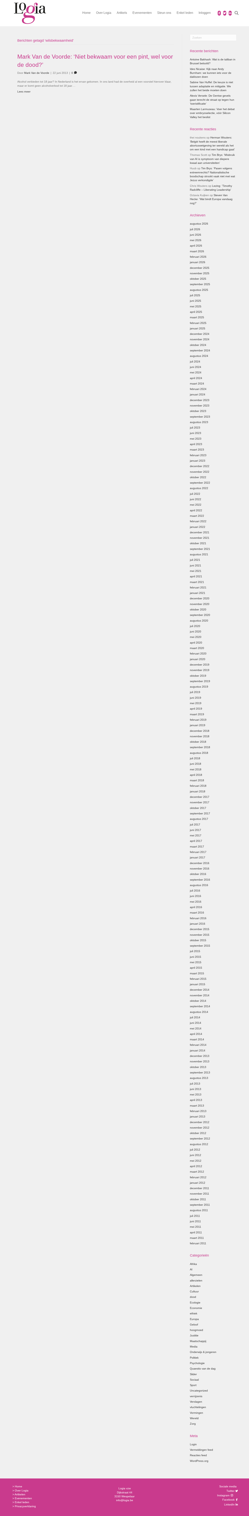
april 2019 (196, 708)
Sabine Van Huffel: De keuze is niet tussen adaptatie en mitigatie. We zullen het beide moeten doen (211, 86)
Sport (193, 1385)
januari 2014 (197, 1050)
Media (193, 1346)
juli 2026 (195, 229)
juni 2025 (195, 300)
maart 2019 (197, 714)
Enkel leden (185, 12)
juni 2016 (195, 896)
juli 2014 (195, 1017)
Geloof (194, 1324)
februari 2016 (198, 918)
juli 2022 (195, 493)
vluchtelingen (198, 1407)
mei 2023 (195, 438)
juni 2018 (195, 763)
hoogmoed (196, 1330)
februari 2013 (198, 1111)
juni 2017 (195, 830)
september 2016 (200, 879)
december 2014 (199, 989)
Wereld (194, 1418)
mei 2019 (195, 703)
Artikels (122, 12)
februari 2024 (198, 389)
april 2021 (196, 576)
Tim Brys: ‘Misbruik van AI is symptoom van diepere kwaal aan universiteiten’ (212, 158)
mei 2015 (195, 962)
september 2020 (200, 614)
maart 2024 (197, 383)
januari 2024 (197, 394)
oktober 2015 (198, 940)
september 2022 (200, 482)
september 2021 (200, 548)
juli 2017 (195, 824)
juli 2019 (195, 692)
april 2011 (196, 1232)
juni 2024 (195, 367)
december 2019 (199, 664)
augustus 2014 (199, 1011)
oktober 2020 (198, 609)
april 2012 (196, 1166)
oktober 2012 (198, 1133)
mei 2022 (195, 504)
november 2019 (199, 670)
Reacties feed (198, 1455)
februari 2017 (198, 852)
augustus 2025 (199, 289)
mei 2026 (195, 240)
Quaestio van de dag (203, 1368)
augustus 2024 (199, 355)
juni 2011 (195, 1221)
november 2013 (199, 1061)
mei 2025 (195, 306)
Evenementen (142, 12)
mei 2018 (195, 769)
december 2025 (199, 267)
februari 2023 (198, 455)
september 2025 (200, 284)
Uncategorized (199, 1390)
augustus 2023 (199, 422)
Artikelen (195, 1286)
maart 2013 (197, 1105)
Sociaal (194, 1379)
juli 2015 (195, 951)
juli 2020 (195, 626)
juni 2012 (195, 1155)
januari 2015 (197, 984)
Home (86, 12)
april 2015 (196, 967)
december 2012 (199, 1122)
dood (193, 1296)
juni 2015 (195, 956)
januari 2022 (197, 526)
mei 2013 (195, 1094)
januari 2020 (197, 659)
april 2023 (196, 444)
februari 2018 (198, 785)
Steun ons (164, 12)
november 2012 (199, 1127)
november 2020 (199, 604)
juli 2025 (195, 295)
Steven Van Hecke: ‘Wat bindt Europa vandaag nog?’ (211, 199)
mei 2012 (195, 1160)
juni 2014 (195, 1022)
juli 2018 (195, 758)
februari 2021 (198, 587)
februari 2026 (198, 256)
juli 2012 (195, 1149)
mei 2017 (195, 835)
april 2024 (196, 378)
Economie (196, 1308)
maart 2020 (197, 648)
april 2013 (196, 1100)
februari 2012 (198, 1177)
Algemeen (196, 1274)
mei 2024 (195, 372)
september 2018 (200, 747)
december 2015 (199, 929)
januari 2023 (197, 460)
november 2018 (199, 736)
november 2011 (199, 1193)
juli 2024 (195, 361)
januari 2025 (197, 328)
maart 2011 (197, 1237)
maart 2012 (197, 1171)
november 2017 (199, 802)
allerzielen (196, 1280)
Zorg (193, 1423)
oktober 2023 (198, 411)
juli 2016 (195, 890)
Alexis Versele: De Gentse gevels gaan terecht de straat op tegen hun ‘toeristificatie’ (212, 99)
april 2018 (196, 774)
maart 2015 (197, 973)
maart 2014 (197, 1039)
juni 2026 (195, 234)
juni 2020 (195, 631)
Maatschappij (198, 1341)
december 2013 (199, 1055)
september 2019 (200, 681)
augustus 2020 (199, 620)
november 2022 (199, 471)
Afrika (193, 1264)
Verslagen (196, 1401)
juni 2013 (195, 1089)
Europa (194, 1319)
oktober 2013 (198, 1067)
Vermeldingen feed (201, 1449)
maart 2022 (197, 515)
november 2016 (199, 868)
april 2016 (196, 907)
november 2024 (199, 339)
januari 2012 (197, 1182)
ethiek (193, 1313)
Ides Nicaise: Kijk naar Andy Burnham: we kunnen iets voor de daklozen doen (210, 72)
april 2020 (196, 642)
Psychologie (197, 1363)
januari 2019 (197, 725)
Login (193, 1444)
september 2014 (200, 1006)
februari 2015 (198, 978)
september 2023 (200, 416)
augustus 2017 (199, 818)
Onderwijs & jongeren (203, 1352)
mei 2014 (195, 1028)
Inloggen (205, 12)
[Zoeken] (234, 13)
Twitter (230, 1490)
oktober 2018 (198, 741)
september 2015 (200, 945)
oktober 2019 (198, 675)
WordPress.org (199, 1460)
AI (191, 1269)
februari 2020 (198, 653)
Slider (193, 1374)
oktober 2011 (198, 1199)
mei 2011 (195, 1226)
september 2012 (200, 1138)
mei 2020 (195, 637)
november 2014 (199, 995)
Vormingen (196, 1412)
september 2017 (200, 813)
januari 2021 (197, 592)
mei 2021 (195, 570)
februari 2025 (198, 323)
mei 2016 (195, 901)
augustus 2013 (199, 1077)
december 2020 (199, 598)
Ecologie (195, 1302)
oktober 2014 (198, 1000)
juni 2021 (195, 565)
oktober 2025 (198, 278)
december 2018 (199, 730)
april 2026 (196, 245)
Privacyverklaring (25, 1506)
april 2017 (196, 840)
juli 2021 (195, 559)
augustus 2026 (199, 223)
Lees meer (24, 91)
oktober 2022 (198, 477)
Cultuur (194, 1291)
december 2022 (199, 466)
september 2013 (200, 1072)
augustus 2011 (199, 1210)
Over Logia (103, 12)
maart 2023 (197, 449)
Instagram (223, 1495)
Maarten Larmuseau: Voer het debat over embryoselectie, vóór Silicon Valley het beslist (212, 113)
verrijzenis (196, 1396)
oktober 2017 (198, 808)
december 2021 (199, 532)
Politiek (194, 1357)
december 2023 (199, 400)
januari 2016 (197, 923)
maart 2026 (197, 251)
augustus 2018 (199, 752)
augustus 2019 (199, 686)
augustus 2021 (199, 554)
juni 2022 (195, 499)
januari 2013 (197, 1116)
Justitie (194, 1335)
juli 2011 (195, 1215)
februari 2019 (198, 719)
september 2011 (200, 1204)
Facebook (228, 1499)
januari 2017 (197, 857)
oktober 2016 (198, 874)
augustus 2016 (199, 885)
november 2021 (199, 537)
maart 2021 (197, 582)
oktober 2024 (198, 345)
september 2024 (200, 350)
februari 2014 (198, 1044)
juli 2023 (195, 427)
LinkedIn (229, 1504)
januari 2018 (197, 791)
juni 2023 (195, 433)
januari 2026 (197, 262)
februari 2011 (198, 1243)
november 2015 (199, 934)
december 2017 (199, 796)
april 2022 (196, 510)
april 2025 (196, 311)
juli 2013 (195, 1083)
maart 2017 (197, 846)
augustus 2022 (199, 488)
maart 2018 (197, 780)
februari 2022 (198, 521)
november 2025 (199, 273)
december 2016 (199, 863)
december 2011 (199, 1188)
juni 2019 (195, 697)
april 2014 (196, 1033)
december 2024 (199, 333)
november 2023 (199, 405)
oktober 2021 (198, 543)
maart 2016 (197, 912)
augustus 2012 (199, 1144)
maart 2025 (197, 317)
